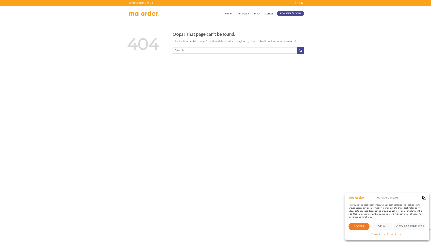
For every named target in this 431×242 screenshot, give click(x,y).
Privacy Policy (394, 234)
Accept (359, 226)
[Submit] (300, 50)
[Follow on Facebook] (296, 3)
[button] (424, 197)
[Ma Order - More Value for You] (144, 13)
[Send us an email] (302, 3)
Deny (382, 226)
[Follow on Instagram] (299, 3)
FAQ (257, 13)
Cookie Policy (378, 234)
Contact (269, 13)
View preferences (410, 226)
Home (228, 13)
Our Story (243, 13)
